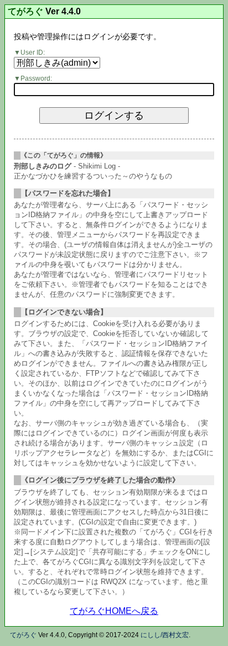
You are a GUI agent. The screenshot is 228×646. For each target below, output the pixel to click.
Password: (36, 78)
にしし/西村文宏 (165, 635)
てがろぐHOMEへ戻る (114, 611)
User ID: (32, 52)
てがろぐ (25, 11)
